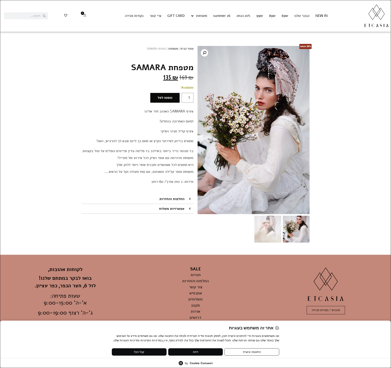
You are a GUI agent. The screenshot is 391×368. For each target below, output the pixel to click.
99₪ (259, 16)
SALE (195, 269)
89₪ (272, 16)
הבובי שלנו (301, 16)
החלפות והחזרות (172, 199)
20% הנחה (243, 16)
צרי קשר (155, 16)
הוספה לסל (165, 98)
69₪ (285, 16)
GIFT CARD (176, 16)
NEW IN (321, 16)
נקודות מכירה (134, 16)
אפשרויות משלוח (172, 208)
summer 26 (221, 16)
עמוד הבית (186, 49)
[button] (204, 53)
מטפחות (201, 16)
